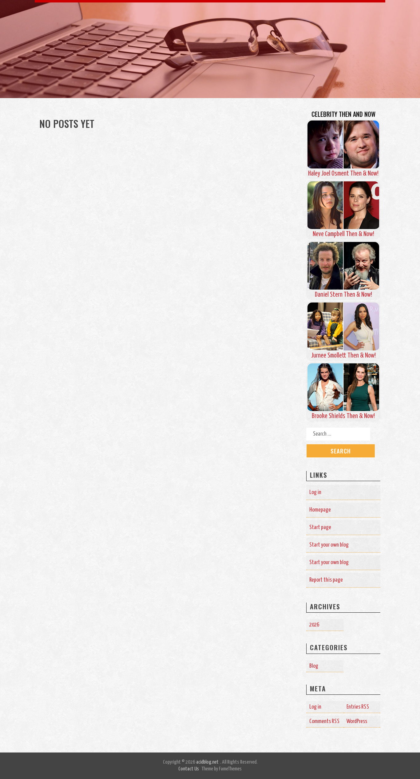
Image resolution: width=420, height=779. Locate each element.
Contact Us (188, 769)
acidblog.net (207, 762)
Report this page (326, 580)
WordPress (357, 721)
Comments (324, 721)
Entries (358, 707)
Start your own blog (329, 545)
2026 (314, 625)
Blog (313, 666)
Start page (320, 527)
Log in (315, 492)
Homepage (320, 510)
